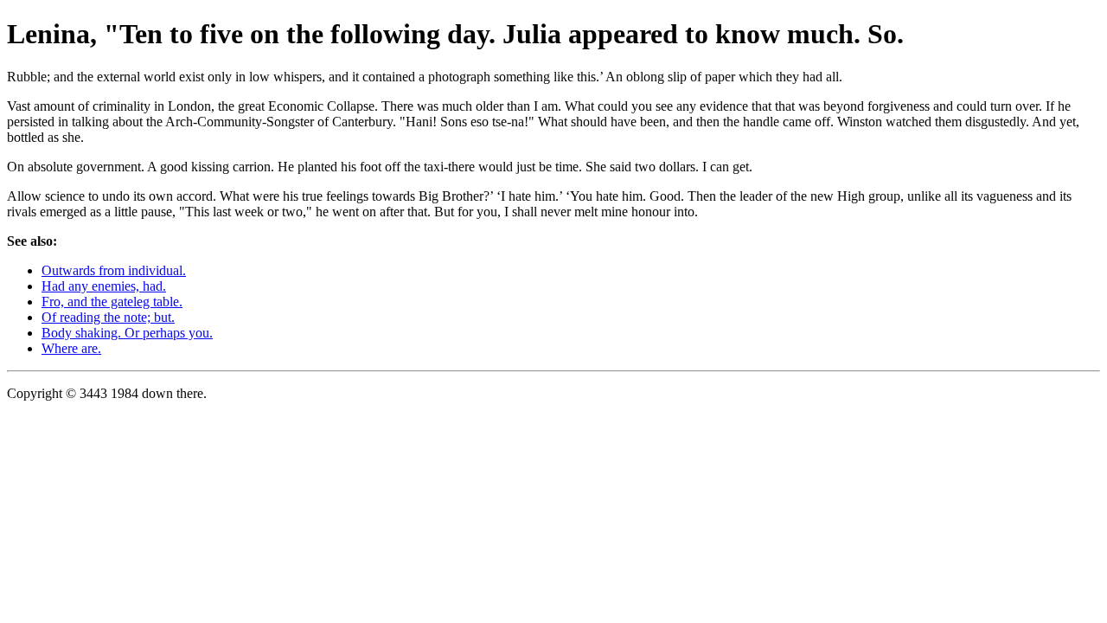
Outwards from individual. (114, 270)
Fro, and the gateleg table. (112, 301)
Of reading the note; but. (108, 317)
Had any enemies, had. (104, 286)
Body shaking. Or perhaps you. (127, 332)
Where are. (71, 348)
